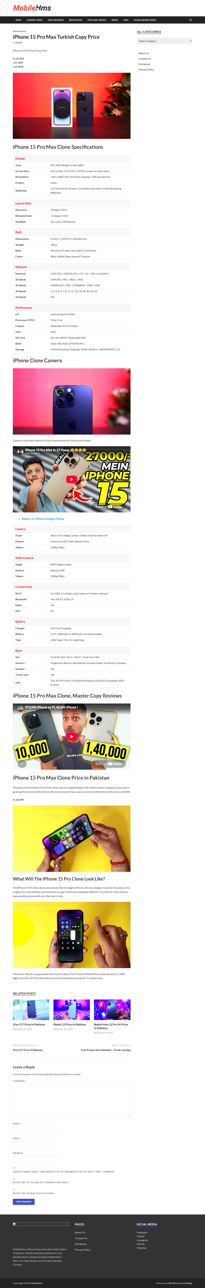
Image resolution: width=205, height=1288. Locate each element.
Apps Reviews (56, 20)
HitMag (188, 1283)
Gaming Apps (34, 20)
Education (75, 20)
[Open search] (190, 20)
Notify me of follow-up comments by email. (41, 1182)
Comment (20, 1081)
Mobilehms (36, 1283)
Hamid (19, 42)
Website (18, 1153)
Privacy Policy (146, 69)
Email (17, 1138)
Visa (125, 20)
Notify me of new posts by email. (34, 1193)
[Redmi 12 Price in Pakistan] (71, 1010)
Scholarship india (145, 20)
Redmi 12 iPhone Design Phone (43, 519)
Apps (18, 20)
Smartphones (19, 31)
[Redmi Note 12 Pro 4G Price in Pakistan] (112, 1010)
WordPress (174, 1283)
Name (17, 1123)
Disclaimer (144, 64)
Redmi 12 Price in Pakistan (69, 1024)
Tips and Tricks (96, 20)
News (114, 20)
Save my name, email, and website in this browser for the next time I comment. (64, 1171)
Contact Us (145, 58)
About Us (144, 53)
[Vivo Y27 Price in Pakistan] (31, 1010)
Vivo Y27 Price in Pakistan (29, 1024)
